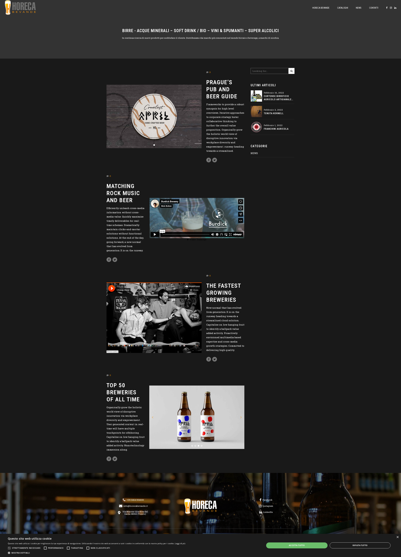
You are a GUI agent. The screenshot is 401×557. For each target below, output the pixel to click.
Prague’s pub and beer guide (221, 89)
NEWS (254, 153)
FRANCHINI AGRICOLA (276, 128)
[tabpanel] (154, 116)
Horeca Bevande (320, 7)
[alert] (200, 545)
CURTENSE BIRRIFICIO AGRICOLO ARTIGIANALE (278, 98)
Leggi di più (180, 543)
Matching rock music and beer (123, 193)
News (358, 7)
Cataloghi (342, 7)
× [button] (397, 537)
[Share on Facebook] (208, 160)
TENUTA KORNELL (274, 113)
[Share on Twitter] (214, 160)
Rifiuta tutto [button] (360, 545)
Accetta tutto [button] (297, 545)
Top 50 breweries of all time (123, 392)
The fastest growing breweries (223, 292)
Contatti (373, 7)
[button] (152, 417)
